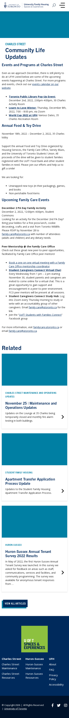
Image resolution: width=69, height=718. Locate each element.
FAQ (51, 669)
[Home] (34, 651)
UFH (51, 659)
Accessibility (56, 684)
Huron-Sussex (34, 659)
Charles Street (11, 659)
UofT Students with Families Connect (40, 314)
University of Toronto (15, 708)
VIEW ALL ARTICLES (15, 603)
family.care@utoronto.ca (16, 234)
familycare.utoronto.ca (46, 327)
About (52, 664)
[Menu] (62, 6)
